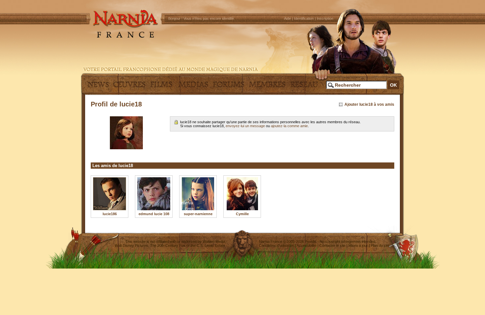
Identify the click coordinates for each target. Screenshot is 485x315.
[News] (97, 87)
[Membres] (267, 87)
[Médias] (193, 87)
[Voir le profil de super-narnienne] (197, 193)
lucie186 (110, 214)
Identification (304, 18)
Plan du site (380, 245)
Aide (287, 18)
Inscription (325, 18)
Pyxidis (310, 241)
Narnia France (270, 241)
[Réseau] (304, 87)
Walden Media (214, 241)
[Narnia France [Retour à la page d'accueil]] (242, 36)
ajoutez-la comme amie (289, 126)
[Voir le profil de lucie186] (109, 193)
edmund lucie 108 (154, 214)
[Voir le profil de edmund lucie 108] (153, 193)
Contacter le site (332, 245)
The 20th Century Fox (167, 245)
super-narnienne (198, 214)
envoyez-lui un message (245, 126)
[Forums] (228, 87)
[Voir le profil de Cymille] (242, 193)
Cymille (242, 214)
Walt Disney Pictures (131, 245)
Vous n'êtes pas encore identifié (208, 18)
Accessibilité (306, 245)
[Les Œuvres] (129, 87)
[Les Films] (161, 87)
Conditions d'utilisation (276, 245)
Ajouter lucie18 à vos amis (369, 104)
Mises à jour (358, 245)
